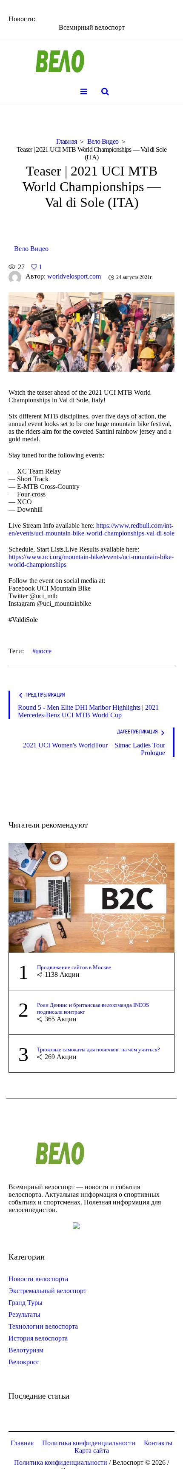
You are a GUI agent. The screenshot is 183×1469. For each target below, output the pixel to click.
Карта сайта (91, 1450)
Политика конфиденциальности (88, 1443)
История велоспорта (38, 1338)
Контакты (158, 1443)
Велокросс (24, 1362)
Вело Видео (103, 141)
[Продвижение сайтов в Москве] (91, 896)
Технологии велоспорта (43, 1326)
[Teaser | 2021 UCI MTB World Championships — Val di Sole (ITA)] (91, 330)
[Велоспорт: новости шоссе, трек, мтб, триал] (91, 61)
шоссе (43, 651)
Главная (66, 141)
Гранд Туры (26, 1302)
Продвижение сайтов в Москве (74, 967)
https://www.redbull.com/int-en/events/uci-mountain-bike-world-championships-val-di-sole (91, 529)
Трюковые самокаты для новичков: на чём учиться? (98, 1049)
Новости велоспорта (38, 1278)
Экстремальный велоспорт (47, 1290)
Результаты (24, 1314)
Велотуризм (26, 1350)
